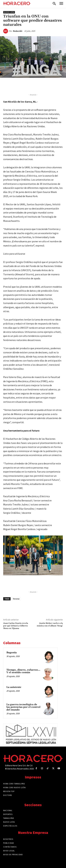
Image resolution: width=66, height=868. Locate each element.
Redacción (17, 31)
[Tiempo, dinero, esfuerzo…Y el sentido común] (48, 674)
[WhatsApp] (31, 85)
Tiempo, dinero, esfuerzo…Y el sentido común (23, 671)
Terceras (15, 599)
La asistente (13, 687)
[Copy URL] (46, 85)
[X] (24, 85)
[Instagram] (42, 768)
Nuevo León (9, 12)
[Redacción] (6, 31)
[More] (53, 85)
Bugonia (11, 652)
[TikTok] (47, 768)
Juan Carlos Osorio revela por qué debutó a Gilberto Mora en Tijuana (15, 626)
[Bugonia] (48, 657)
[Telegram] (38, 85)
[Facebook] (16, 85)
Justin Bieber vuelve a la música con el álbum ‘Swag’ (50, 624)
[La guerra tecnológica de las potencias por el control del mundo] (48, 709)
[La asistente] (48, 691)
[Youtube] (59, 768)
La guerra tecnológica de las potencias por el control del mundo (23, 707)
